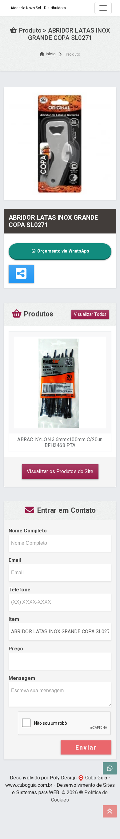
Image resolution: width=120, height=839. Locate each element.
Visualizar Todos (90, 314)
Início (51, 54)
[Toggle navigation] (103, 8)
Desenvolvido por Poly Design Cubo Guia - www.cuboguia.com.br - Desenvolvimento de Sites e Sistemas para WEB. (60, 785)
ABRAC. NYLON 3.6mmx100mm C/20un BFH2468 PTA (59, 442)
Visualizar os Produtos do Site (60, 471)
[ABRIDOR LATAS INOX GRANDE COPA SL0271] (60, 143)
